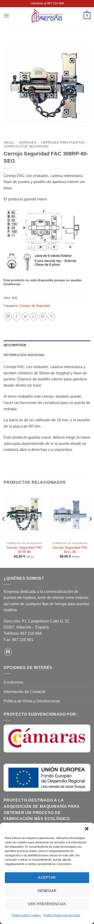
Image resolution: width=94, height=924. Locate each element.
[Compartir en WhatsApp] (8, 317)
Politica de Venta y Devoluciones (32, 701)
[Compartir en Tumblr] (51, 317)
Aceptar (47, 877)
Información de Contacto (24, 692)
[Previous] (4, 528)
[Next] (90, 528)
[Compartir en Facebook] (17, 317)
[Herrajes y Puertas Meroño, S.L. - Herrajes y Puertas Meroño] (47, 15)
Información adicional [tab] (24, 355)
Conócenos (13, 682)
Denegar (47, 891)
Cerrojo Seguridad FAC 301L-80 (70, 550)
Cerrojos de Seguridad (26, 146)
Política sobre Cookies (26, 915)
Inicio (9, 142)
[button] (86, 828)
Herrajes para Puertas (63, 142)
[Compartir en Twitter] (25, 317)
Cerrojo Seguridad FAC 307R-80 (24, 550)
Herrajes (27, 142)
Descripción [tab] (15, 345)
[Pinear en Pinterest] (43, 317)
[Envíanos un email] (8, 652)
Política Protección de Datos (61, 915)
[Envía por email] (34, 317)
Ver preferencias (47, 904)
